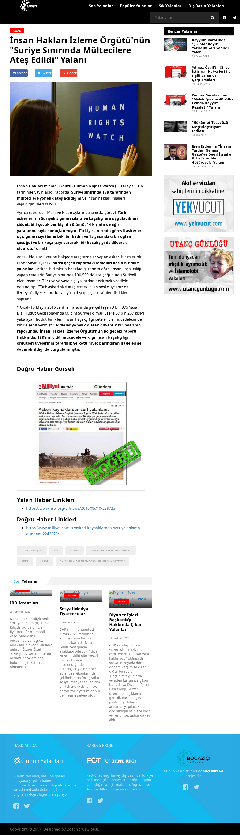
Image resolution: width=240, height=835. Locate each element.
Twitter (46, 73)
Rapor (44, 561)
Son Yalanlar (101, 5)
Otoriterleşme (32, 550)
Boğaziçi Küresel (209, 771)
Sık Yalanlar (170, 5)
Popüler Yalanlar (136, 5)
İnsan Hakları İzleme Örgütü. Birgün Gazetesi (92, 561)
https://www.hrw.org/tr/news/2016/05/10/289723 (70, 508)
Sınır (25, 561)
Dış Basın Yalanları (206, 5)
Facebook (21, 73)
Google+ (72, 73)
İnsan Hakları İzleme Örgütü (111, 550)
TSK (56, 550)
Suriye (74, 550)
